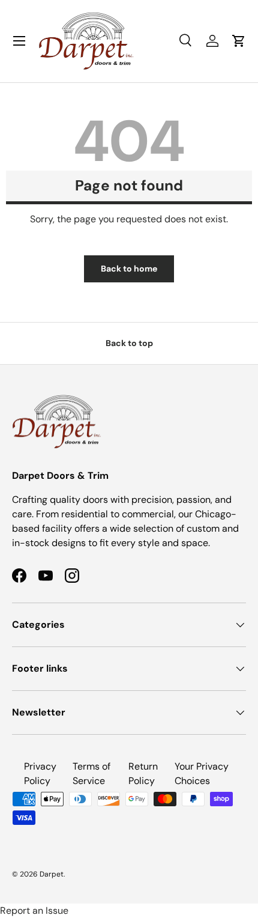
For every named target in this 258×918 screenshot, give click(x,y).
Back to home (129, 268)
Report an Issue (34, 910)
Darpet (52, 874)
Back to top (129, 343)
